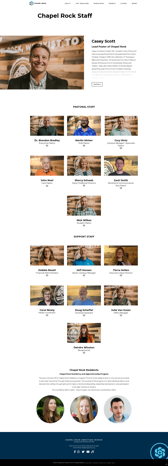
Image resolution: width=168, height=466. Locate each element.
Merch (113, 462)
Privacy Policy (88, 462)
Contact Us (95, 462)
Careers (109, 462)
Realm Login (102, 462)
